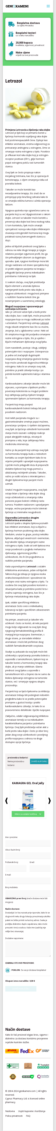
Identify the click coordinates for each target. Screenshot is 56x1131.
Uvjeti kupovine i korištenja (31, 1111)
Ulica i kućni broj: (12, 849)
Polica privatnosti (14, 1116)
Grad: (32, 862)
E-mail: (8, 874)
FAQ (28, 1116)
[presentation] (6, 801)
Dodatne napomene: (14, 938)
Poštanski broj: (11, 862)
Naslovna (10, 1111)
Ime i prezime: (11, 837)
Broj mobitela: (11, 887)
